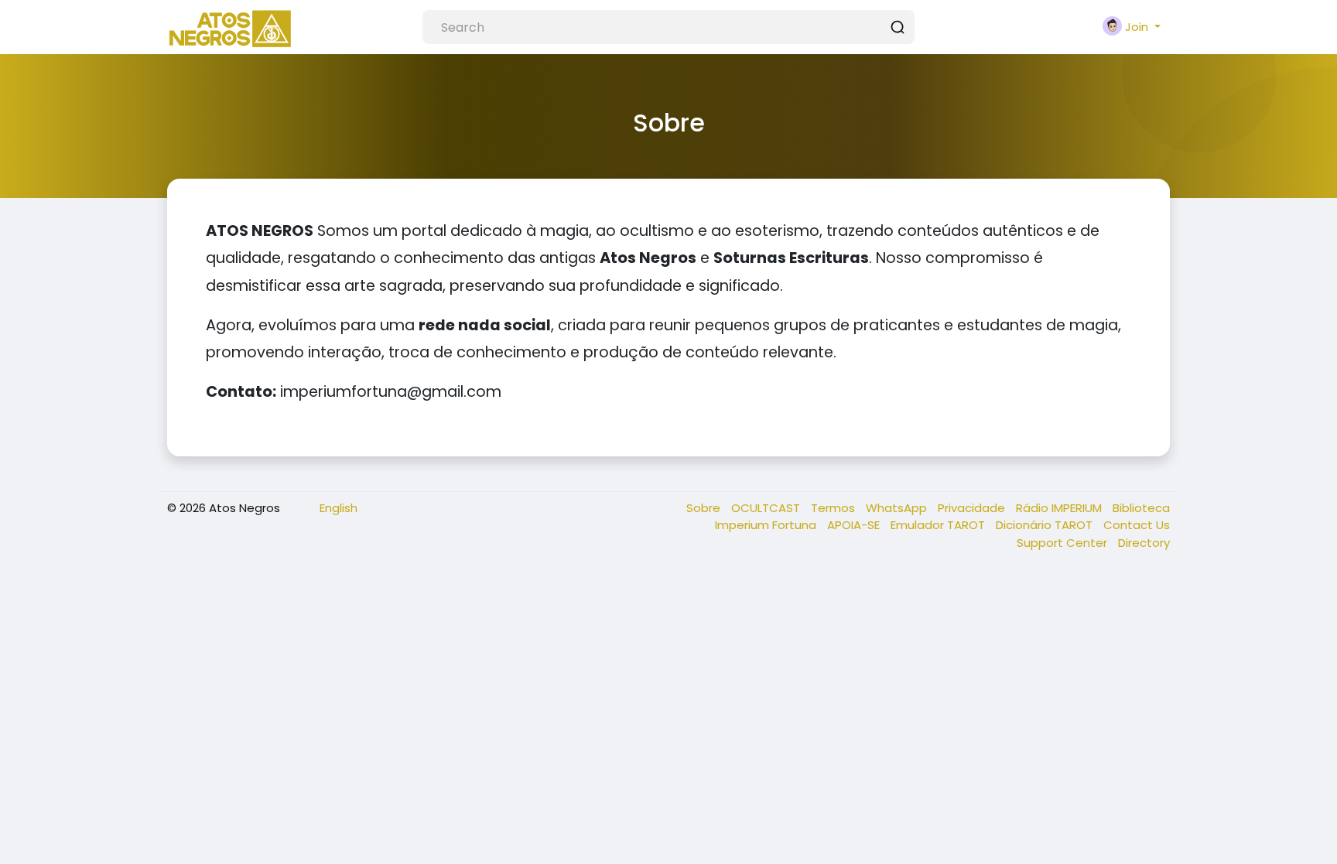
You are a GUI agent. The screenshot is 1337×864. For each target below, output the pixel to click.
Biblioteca (1141, 508)
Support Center (1063, 542)
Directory (1144, 542)
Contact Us (1136, 525)
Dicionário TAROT (1046, 525)
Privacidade (973, 508)
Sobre (704, 508)
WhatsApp (898, 508)
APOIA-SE (855, 525)
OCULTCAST (767, 508)
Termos (834, 508)
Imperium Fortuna (767, 525)
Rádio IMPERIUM (1060, 508)
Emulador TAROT (939, 525)
